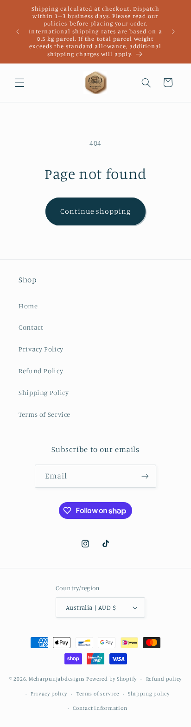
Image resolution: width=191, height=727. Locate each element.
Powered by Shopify (111, 679)
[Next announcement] (173, 31)
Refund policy (164, 679)
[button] (19, 82)
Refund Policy (41, 371)
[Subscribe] (145, 476)
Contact (31, 327)
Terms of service (97, 693)
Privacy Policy (41, 349)
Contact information (100, 708)
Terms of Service (44, 414)
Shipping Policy (44, 392)
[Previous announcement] (17, 31)
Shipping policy (149, 693)
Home (28, 306)
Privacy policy (49, 693)
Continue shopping (95, 211)
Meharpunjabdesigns (57, 679)
